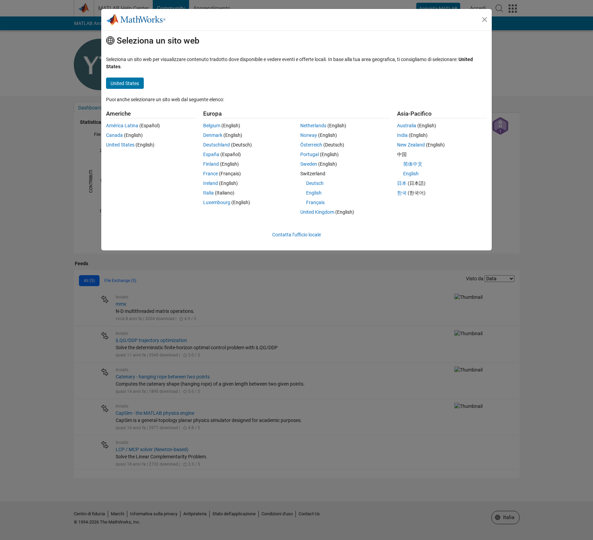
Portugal (309, 154)
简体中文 (412, 164)
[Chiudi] (484, 19)
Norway (308, 135)
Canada (114, 135)
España (211, 154)
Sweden (308, 164)
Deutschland (216, 145)
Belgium (211, 125)
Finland (211, 164)
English (314, 193)
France (210, 173)
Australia (406, 125)
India (402, 135)
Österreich (311, 145)
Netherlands (313, 125)
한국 (402, 193)
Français (315, 202)
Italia (208, 193)
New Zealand (411, 145)
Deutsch (315, 183)
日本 (402, 183)
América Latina (122, 125)
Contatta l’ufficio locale (296, 234)
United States (120, 145)
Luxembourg (216, 202)
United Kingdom (317, 212)
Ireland (210, 183)
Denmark (212, 135)
